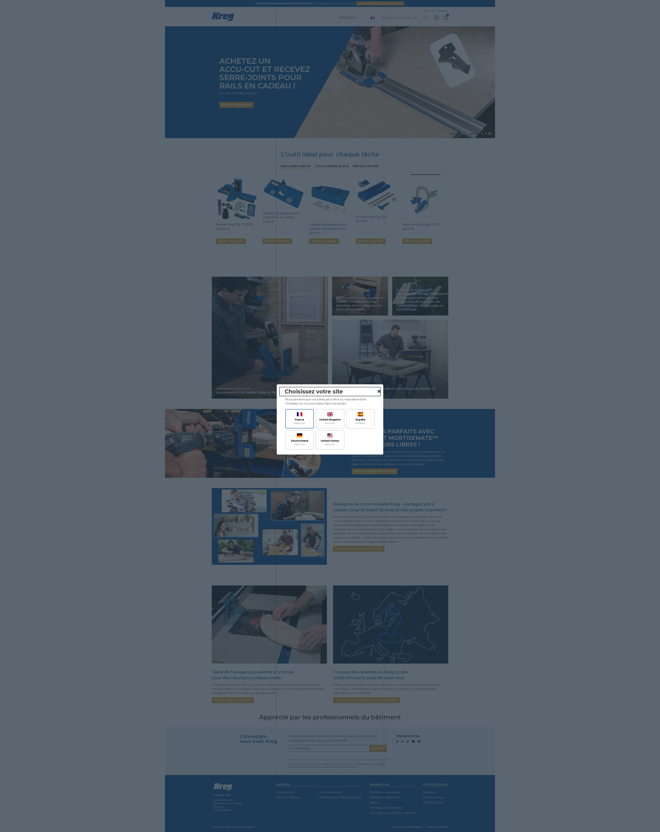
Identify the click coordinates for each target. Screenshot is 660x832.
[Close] (379, 391)
